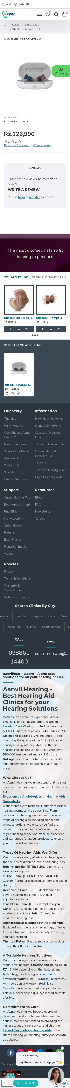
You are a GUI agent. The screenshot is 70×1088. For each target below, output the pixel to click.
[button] (32, 335)
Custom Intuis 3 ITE (18, 318)
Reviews (35, 168)
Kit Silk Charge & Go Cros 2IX (19, 385)
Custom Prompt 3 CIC (51, 318)
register (34, 197)
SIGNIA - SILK (31, 24)
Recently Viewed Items (23, 345)
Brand (15, 24)
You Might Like (16, 277)
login (21, 197)
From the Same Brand (50, 277)
